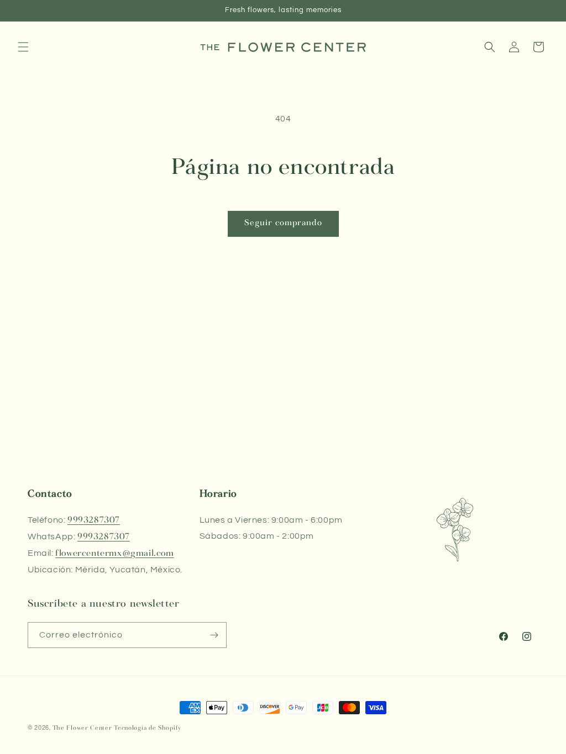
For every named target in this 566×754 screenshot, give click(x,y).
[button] (23, 47)
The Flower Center (82, 728)
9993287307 (93, 520)
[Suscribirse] (214, 635)
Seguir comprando (283, 223)
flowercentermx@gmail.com (114, 553)
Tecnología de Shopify (147, 728)
